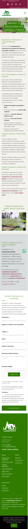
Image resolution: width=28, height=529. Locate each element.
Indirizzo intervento (8, 346)
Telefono (5, 332)
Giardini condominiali (7, 473)
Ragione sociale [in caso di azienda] (12, 324)
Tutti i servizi (5, 488)
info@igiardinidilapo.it (10, 446)
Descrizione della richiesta (10, 353)
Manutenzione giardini (7, 462)
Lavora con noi (18, 463)
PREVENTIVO (12, 0)
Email (4, 339)
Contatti (4, 485)
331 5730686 (9, 282)
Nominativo (6, 317)
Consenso (5, 392)
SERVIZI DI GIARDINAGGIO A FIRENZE (18, 7)
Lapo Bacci (18, 458)
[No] (26, 522)
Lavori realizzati (19, 460)
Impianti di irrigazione (7, 468)
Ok (14, 525)
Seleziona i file (14, 374)
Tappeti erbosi (5, 471)
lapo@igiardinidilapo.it (9, 284)
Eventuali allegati (7, 366)
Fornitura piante (6, 476)
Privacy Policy (5, 490)
